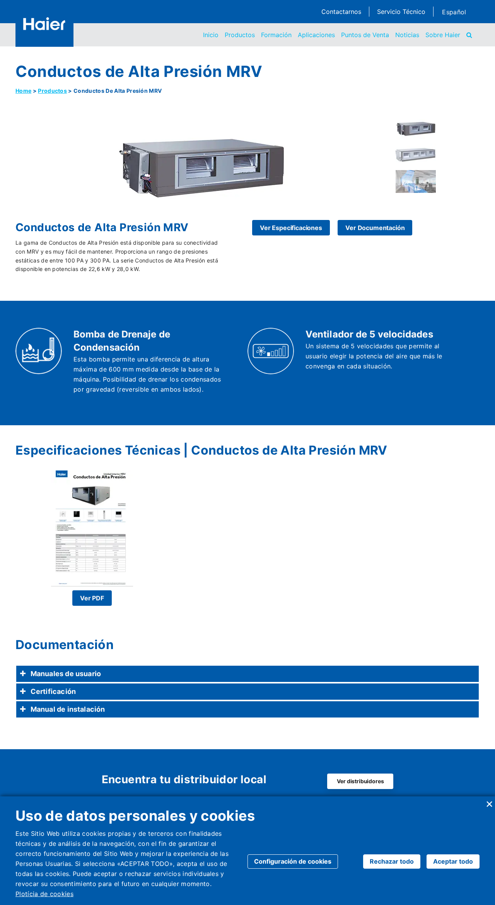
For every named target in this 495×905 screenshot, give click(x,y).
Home (23, 90)
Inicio (210, 35)
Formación (276, 35)
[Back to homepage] (44, 23)
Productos (240, 35)
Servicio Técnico (401, 11)
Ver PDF (92, 598)
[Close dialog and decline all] (489, 801)
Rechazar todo (392, 861)
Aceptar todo (453, 861)
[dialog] (247, 850)
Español (454, 12)
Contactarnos (341, 11)
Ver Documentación (375, 228)
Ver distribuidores (360, 781)
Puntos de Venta (365, 35)
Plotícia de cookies (44, 894)
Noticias (407, 35)
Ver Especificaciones (291, 228)
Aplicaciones (316, 35)
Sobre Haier (442, 35)
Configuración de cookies (292, 861)
